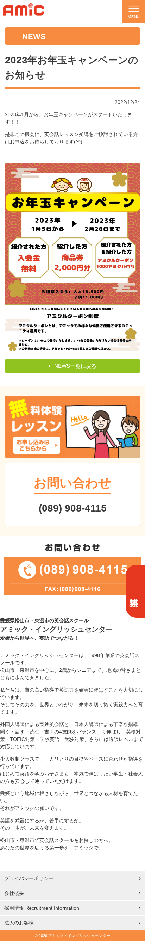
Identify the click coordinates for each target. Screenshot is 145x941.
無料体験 (134, 591)
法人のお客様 (19, 922)
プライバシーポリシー (28, 878)
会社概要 (14, 893)
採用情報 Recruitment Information (41, 908)
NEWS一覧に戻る (75, 366)
